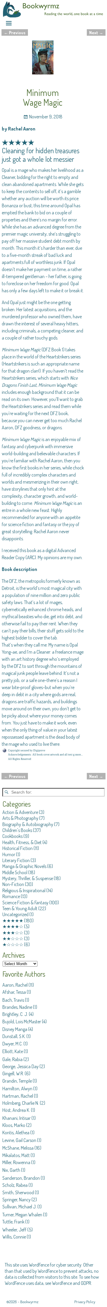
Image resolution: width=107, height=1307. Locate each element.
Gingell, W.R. (13, 1073)
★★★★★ (12, 920)
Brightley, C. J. (15, 1014)
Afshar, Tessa (14, 992)
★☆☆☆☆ (12, 944)
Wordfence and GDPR (71, 1283)
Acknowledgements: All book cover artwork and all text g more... (45, 754)
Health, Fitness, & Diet (22, 842)
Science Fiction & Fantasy (25, 902)
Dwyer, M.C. (12, 1044)
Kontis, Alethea (15, 1132)
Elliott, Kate (12, 1051)
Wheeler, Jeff (14, 1230)
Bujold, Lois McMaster (21, 1021)
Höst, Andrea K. (16, 1110)
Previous (15, 32)
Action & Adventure (20, 812)
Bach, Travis (13, 1000)
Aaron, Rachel (15, 985)
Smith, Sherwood (18, 1192)
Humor (8, 854)
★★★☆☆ (12, 933)
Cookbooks (12, 836)
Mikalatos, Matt (16, 1155)
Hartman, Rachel (17, 1096)
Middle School (14, 872)
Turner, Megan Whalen (22, 1215)
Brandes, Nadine (17, 1007)
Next (96, 32)
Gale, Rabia (12, 1059)
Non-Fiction (13, 884)
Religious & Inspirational (23, 890)
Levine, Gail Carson (19, 1140)
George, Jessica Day (20, 1066)
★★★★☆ (12, 926)
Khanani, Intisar (16, 1118)
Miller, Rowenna (16, 1162)
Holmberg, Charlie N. (20, 1103)
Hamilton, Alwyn (17, 1088)
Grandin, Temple (17, 1081)
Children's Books (17, 830)
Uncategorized (15, 914)
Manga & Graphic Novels (24, 866)
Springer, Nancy (16, 1199)
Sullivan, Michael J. (19, 1207)
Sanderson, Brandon (21, 1178)
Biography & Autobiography (27, 824)
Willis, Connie (14, 1237)
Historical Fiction (17, 848)
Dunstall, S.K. (14, 1036)
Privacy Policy (84, 1301)
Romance (11, 896)
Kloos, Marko (13, 1125)
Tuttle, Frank (13, 1222)
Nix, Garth (11, 1170)
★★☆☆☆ (12, 939)
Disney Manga (14, 1029)
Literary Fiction (16, 860)
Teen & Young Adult (19, 908)
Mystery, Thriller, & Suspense (27, 878)
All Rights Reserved (19, 759)
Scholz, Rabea (15, 1185)
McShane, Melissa (18, 1148)
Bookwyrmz (29, 1301)
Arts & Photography (20, 818)
